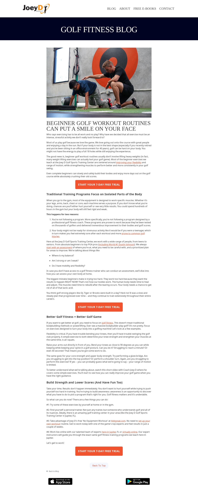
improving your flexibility (128, 162)
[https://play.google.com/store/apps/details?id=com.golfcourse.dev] (137, 481)
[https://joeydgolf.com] (36, 9)
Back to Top (99, 465)
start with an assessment (59, 247)
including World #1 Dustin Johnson (116, 244)
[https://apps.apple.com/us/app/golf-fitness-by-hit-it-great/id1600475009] (60, 481)
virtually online (129, 431)
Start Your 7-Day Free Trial (99, 184)
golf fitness (107, 322)
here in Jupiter (109, 431)
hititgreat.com (118, 420)
